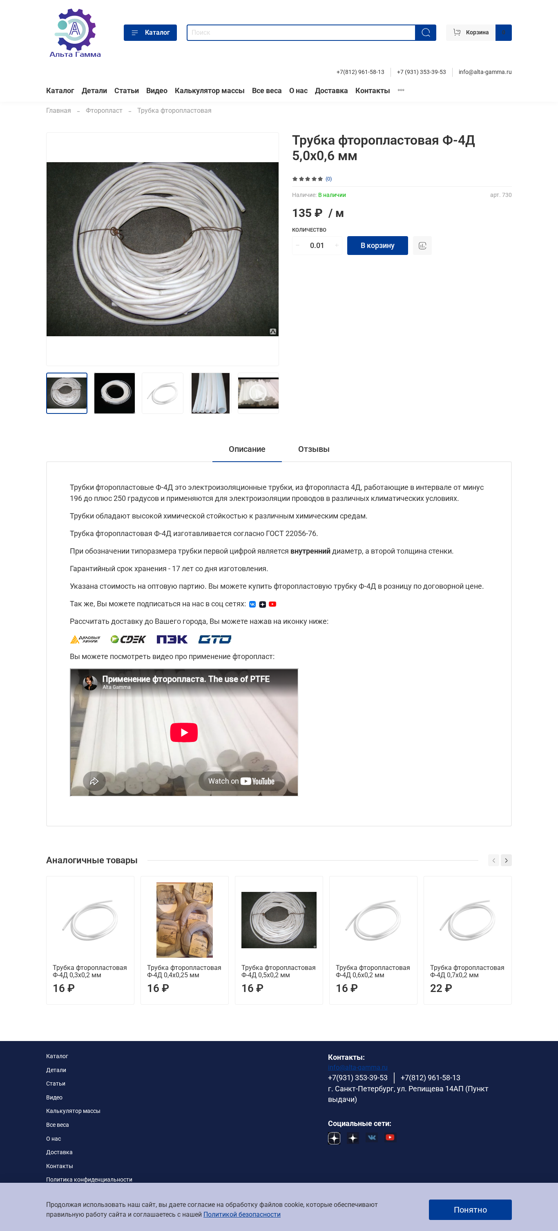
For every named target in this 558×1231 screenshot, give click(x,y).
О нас (298, 91)
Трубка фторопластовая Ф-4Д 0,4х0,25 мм (184, 971)
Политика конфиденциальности (89, 1179)
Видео (156, 91)
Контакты (372, 91)
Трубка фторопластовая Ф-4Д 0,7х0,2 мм (467, 971)
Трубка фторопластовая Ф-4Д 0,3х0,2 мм (90, 971)
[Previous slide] (59, 249)
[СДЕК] (129, 638)
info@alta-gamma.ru (485, 72)
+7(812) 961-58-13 (360, 72)
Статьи (126, 91)
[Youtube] (272, 603)
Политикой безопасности (242, 1214)
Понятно (470, 1210)
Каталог (157, 32)
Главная (58, 110)
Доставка (331, 91)
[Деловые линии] (85, 638)
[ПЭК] (172, 638)
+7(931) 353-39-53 (358, 1078)
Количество (309, 230)
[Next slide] (266, 249)
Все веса (267, 91)
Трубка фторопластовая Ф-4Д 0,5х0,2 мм (278, 971)
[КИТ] (215, 638)
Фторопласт (104, 110)
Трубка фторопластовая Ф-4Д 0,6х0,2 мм (373, 971)
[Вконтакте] (252, 603)
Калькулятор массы (210, 91)
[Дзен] (262, 603)
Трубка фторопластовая (174, 110)
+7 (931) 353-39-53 (421, 72)
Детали (94, 91)
